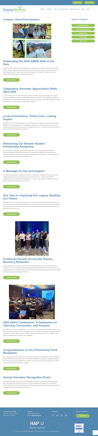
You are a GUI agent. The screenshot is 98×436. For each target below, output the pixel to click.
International (83, 33)
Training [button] (42, 9)
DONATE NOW (89, 2)
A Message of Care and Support (24, 171)
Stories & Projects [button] (74, 9)
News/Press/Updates (83, 25)
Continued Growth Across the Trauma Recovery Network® (28, 260)
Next (58, 401)
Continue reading (11, 80)
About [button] (88, 9)
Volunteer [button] (49, 9)
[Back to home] (14, 9)
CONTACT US (77, 2)
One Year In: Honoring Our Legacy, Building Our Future (31, 196)
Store (83, 9)
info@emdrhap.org (36, 415)
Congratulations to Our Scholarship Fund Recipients (30, 351)
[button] (94, 9)
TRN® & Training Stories (83, 29)
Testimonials (83, 37)
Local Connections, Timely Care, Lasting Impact (29, 117)
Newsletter (83, 41)
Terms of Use (32, 428)
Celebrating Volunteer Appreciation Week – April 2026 (31, 90)
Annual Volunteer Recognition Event (27, 377)
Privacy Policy (41, 428)
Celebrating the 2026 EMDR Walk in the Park (28, 62)
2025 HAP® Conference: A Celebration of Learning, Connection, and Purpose (30, 323)
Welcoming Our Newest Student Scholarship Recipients (24, 144)
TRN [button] (55, 9)
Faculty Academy (63, 9)
